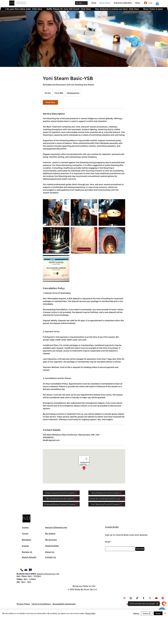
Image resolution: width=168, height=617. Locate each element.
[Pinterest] (162, 598)
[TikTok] (137, 598)
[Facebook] (143, 598)
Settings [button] (136, 613)
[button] (21, 3)
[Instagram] (124, 598)
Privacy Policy (90, 613)
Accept (158, 613)
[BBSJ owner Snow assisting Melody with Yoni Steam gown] (56, 212)
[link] (157, 3)
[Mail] (25, 569)
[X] (150, 598)
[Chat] (30, 569)
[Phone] (21, 569)
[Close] (165, 613)
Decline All (146, 613)
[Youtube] (156, 598)
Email (107, 542)
